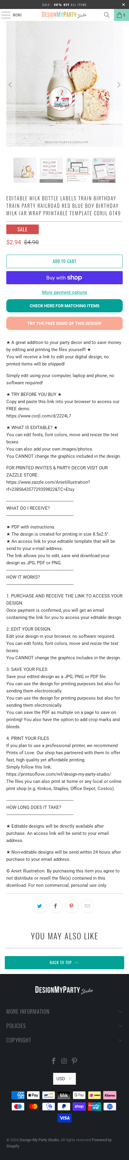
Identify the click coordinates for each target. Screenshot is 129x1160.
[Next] (118, 85)
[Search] (106, 15)
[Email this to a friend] (87, 906)
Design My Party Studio (39, 1140)
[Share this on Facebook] (55, 906)
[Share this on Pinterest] (71, 906)
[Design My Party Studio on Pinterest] (74, 1061)
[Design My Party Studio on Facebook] (53, 1061)
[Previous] (11, 85)
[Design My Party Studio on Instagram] (64, 1061)
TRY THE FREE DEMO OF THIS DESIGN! (64, 323)
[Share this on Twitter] (39, 906)
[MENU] (2, 15)
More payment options (64, 292)
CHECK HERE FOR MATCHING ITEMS (65, 305)
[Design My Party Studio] (64, 15)
